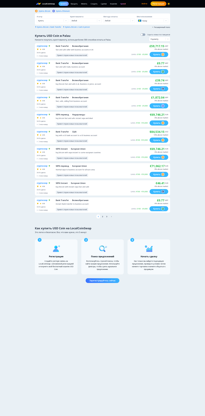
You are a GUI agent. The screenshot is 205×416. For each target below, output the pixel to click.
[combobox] (71, 20)
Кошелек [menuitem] (113, 4)
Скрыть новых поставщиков (158, 34)
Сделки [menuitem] (104, 4)
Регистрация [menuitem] (158, 4)
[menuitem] (123, 4)
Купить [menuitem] (64, 4)
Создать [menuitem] (94, 4)
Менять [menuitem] (84, 4)
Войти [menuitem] (144, 3)
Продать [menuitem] (74, 4)
